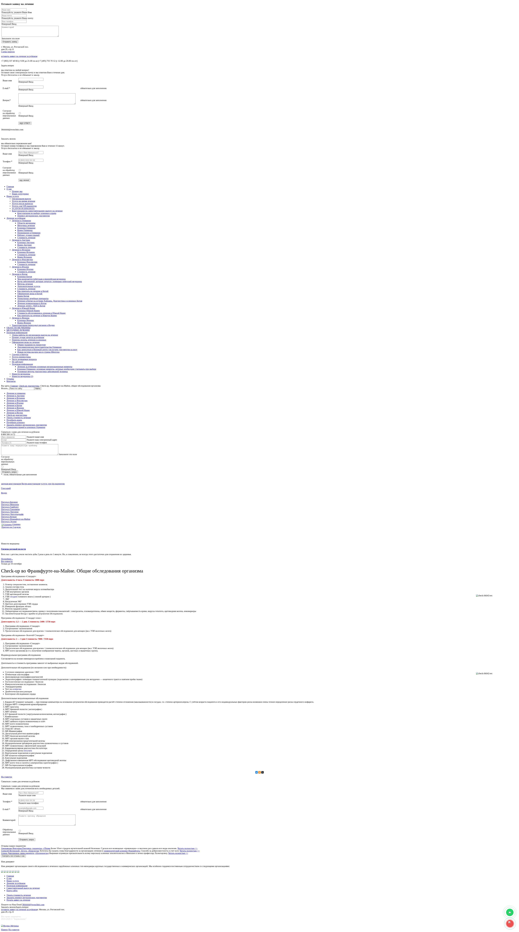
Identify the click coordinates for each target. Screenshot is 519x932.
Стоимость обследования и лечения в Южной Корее (41, 313)
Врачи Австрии (24, 245)
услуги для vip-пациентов (53, 484)
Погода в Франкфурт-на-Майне (15, 519)
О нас (9, 189)
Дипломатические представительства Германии (39, 347)
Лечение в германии (15, 393)
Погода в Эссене (8, 521)
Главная (10, 186)
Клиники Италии (25, 269)
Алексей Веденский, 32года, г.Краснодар (20, 851)
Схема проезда (8, 52)
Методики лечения (26, 225)
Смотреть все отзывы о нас (13, 856)
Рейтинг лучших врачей (28, 235)
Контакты (11, 381)
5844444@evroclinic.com (33, 904)
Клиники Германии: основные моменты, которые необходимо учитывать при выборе (56, 369)
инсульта (28, 750)
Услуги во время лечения (23, 201)
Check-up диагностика (29, 386)
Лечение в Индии (14, 413)
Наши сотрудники (20, 194)
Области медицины (26, 223)
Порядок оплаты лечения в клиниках (29, 340)
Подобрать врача (14, 420)
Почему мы (17, 191)
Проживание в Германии (28, 233)
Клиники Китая (24, 276)
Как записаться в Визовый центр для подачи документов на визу (47, 349)
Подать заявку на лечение (18, 900)
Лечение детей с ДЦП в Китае (31, 306)
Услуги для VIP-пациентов (24, 206)
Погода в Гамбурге (10, 507)
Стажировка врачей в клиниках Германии (25, 427)
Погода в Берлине (9, 502)
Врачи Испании (24, 257)
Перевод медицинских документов (33, 216)
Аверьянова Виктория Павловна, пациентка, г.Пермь (25, 848)
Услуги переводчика (21, 357)
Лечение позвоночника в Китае (31, 303)
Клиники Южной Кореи (28, 310)
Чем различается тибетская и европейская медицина (41, 279)
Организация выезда (21, 199)
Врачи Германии (25, 230)
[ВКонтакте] (256, 772)
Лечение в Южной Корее (23, 308)
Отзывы (10, 379)
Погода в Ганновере (10, 509)
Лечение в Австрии (21, 240)
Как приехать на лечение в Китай (32, 291)
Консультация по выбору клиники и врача (36, 213)
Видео (4, 493)
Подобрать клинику (15, 422)
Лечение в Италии (20, 267)
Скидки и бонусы (20, 354)
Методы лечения (25, 284)
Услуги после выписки (22, 203)
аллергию (16, 689)
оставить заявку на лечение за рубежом (19, 56)
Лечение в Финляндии (22, 259)
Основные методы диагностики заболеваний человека (42, 371)
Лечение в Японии (20, 318)
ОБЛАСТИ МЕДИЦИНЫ (18, 328)
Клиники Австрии (25, 242)
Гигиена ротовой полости (13, 549)
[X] (262, 772)
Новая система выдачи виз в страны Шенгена (38, 352)
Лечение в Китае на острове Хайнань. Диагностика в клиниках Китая (49, 301)
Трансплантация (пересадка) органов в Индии (33, 325)
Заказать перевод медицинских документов (26, 425)
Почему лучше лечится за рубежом (28, 337)
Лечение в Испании (21, 250)
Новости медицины (21, 374)
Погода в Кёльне (9, 517)
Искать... (5, 388)
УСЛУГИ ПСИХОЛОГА (23, 208)
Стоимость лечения (26, 237)
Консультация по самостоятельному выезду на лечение (37, 211)
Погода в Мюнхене (10, 504)
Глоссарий (6, 488)
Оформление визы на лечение (26, 342)
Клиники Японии (25, 320)
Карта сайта (11, 890)
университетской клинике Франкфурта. (122, 851)
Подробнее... (7, 559)
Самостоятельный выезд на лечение (23, 888)
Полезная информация (16, 332)
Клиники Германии (26, 228)
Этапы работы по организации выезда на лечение (35, 335)
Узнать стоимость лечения (18, 417)
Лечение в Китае (19, 274)
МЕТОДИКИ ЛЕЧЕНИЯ (18, 330)
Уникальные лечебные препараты (33, 298)
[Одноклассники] (259, 772)
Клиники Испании (26, 252)
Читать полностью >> (187, 848)
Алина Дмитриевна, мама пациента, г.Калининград (25, 853)
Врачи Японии (24, 323)
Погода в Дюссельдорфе (12, 514)
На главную (6, 777)
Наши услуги (12, 196)
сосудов (13, 596)
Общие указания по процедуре (31, 345)
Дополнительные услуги (28, 286)
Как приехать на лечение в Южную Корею (37, 315)
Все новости (7, 561)
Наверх (4, 929)
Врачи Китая (23, 296)
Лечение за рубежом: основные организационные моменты (44, 366)
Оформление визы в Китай (29, 293)
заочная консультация (11, 484)
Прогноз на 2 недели (11, 527)
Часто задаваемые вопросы (24, 359)
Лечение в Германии (21, 220)
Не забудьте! (17, 362)
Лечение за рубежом (15, 218)
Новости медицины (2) (22, 376)
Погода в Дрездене (10, 512)
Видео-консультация (30, 484)
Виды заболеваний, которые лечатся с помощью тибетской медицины (49, 281)
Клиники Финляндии (27, 262)
